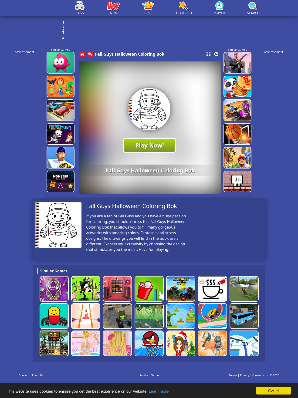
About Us (38, 375)
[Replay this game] (216, 54)
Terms (233, 375)
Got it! (273, 391)
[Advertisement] (151, 30)
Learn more (159, 391)
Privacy (244, 375)
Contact (24, 375)
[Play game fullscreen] (208, 54)
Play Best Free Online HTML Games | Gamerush (45, 8)
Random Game (149, 375)
